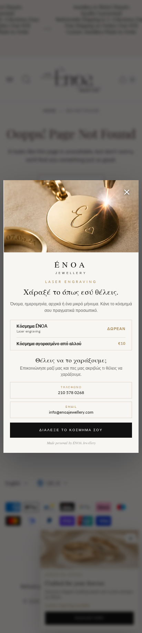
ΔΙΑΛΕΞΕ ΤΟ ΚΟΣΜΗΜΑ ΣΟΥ (71, 430)
